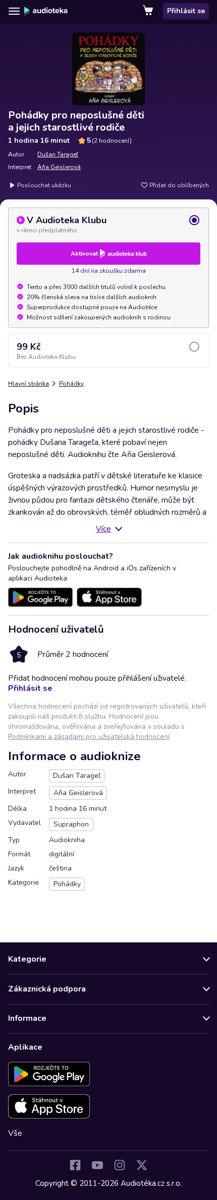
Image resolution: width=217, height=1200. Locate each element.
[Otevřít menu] (14, 11)
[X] (142, 1165)
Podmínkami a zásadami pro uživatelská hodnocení (89, 736)
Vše (15, 1133)
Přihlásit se (186, 11)
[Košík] (149, 11)
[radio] (108, 224)
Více (103, 528)
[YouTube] (97, 1165)
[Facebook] (75, 1165)
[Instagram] (120, 1165)
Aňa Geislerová (59, 167)
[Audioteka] (46, 11)
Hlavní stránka (28, 384)
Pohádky (71, 384)
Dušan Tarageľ (57, 154)
